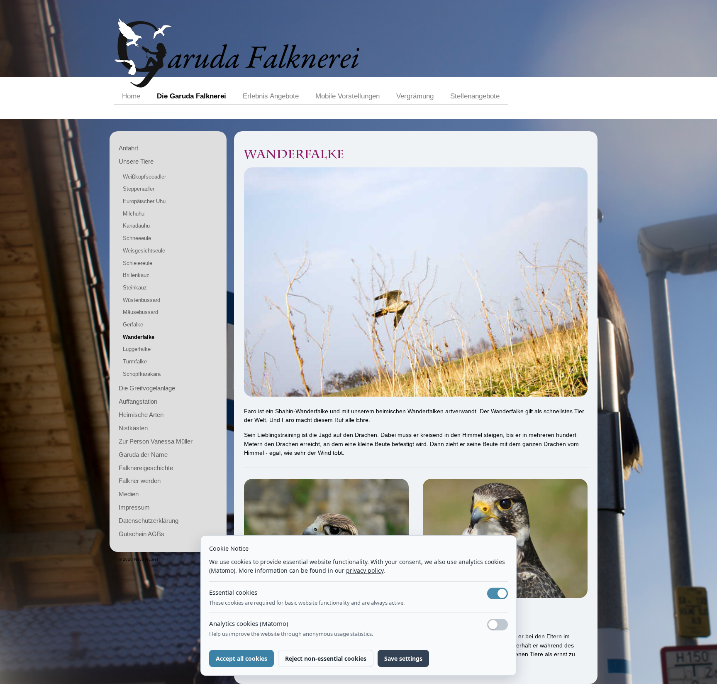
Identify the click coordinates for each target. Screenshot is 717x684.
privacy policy (364, 570)
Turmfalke (135, 361)
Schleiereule (137, 263)
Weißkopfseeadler (144, 177)
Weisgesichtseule (144, 251)
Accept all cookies (241, 658)
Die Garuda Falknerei (191, 96)
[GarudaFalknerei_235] (422, 284)
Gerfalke (133, 324)
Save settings (403, 658)
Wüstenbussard (141, 300)
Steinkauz (135, 287)
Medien (129, 494)
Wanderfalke (138, 337)
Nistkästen (133, 428)
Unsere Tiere (136, 161)
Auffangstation (138, 401)
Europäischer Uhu (144, 201)
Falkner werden (140, 481)
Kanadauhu (136, 226)
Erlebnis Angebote (271, 96)
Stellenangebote (475, 96)
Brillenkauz (136, 275)
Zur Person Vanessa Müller (156, 441)
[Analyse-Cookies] (497, 624)
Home (131, 96)
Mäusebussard (140, 312)
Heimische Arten (141, 415)
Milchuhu (133, 214)
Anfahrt (128, 148)
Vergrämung (415, 96)
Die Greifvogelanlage (147, 388)
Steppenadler (138, 189)
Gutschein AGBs (141, 534)
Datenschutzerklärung (148, 520)
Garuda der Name (143, 454)
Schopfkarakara (142, 374)
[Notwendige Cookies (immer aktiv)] (497, 593)
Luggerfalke (137, 349)
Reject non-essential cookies (325, 658)
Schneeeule (137, 238)
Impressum (134, 507)
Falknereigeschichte (146, 468)
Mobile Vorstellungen (347, 96)
